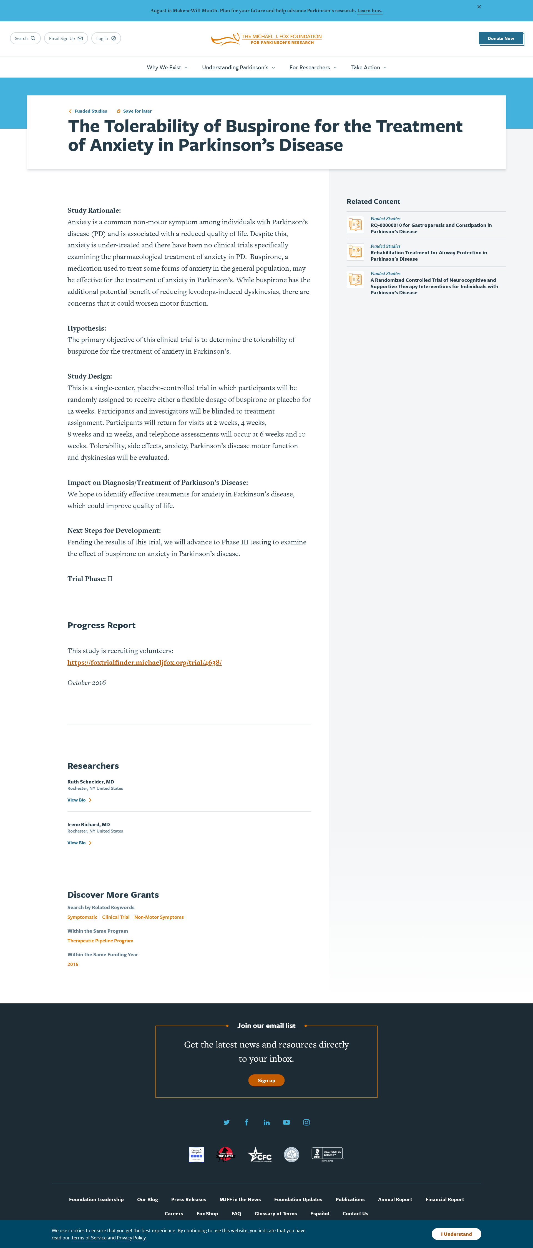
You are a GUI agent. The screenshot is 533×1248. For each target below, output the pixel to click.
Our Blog (147, 1199)
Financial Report (445, 1199)
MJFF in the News (240, 1199)
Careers (174, 1213)
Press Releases (188, 1199)
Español (319, 1213)
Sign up (266, 1080)
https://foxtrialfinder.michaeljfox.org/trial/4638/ (144, 662)
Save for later (137, 111)
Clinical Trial (116, 916)
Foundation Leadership (96, 1199)
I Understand (456, 1233)
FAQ (236, 1213)
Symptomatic (82, 916)
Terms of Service (89, 1237)
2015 (73, 964)
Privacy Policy (131, 1237)
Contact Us (355, 1213)
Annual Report (395, 1199)
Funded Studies (90, 111)
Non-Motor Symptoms (159, 916)
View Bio (77, 800)
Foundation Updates (298, 1199)
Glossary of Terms (276, 1213)
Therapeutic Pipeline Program (100, 940)
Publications (350, 1199)
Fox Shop (207, 1213)
